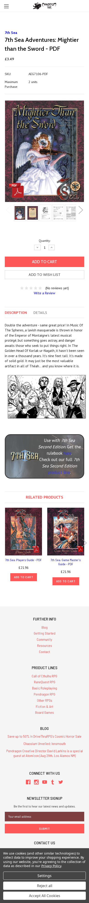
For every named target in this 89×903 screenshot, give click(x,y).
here (67, 453)
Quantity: (44, 241)
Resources (44, 645)
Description (16, 312)
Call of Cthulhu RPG (44, 676)
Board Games (44, 712)
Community (44, 639)
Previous (8, 210)
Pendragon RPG (44, 694)
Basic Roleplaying (44, 688)
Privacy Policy (51, 866)
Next (80, 210)
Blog (45, 627)
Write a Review (44, 293)
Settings (44, 875)
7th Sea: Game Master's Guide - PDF (66, 562)
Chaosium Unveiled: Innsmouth (45, 743)
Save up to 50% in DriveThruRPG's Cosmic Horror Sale (44, 736)
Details (40, 312)
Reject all (44, 885)
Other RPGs (44, 700)
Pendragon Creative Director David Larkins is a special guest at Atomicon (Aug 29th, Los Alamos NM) (44, 753)
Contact (44, 651)
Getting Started (44, 633)
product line (59, 472)
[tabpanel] (19, 213)
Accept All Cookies (44, 895)
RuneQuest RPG (44, 682)
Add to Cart (23, 577)
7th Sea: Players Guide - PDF (23, 560)
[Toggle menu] (6, 6)
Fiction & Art (44, 706)
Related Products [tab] (44, 497)
